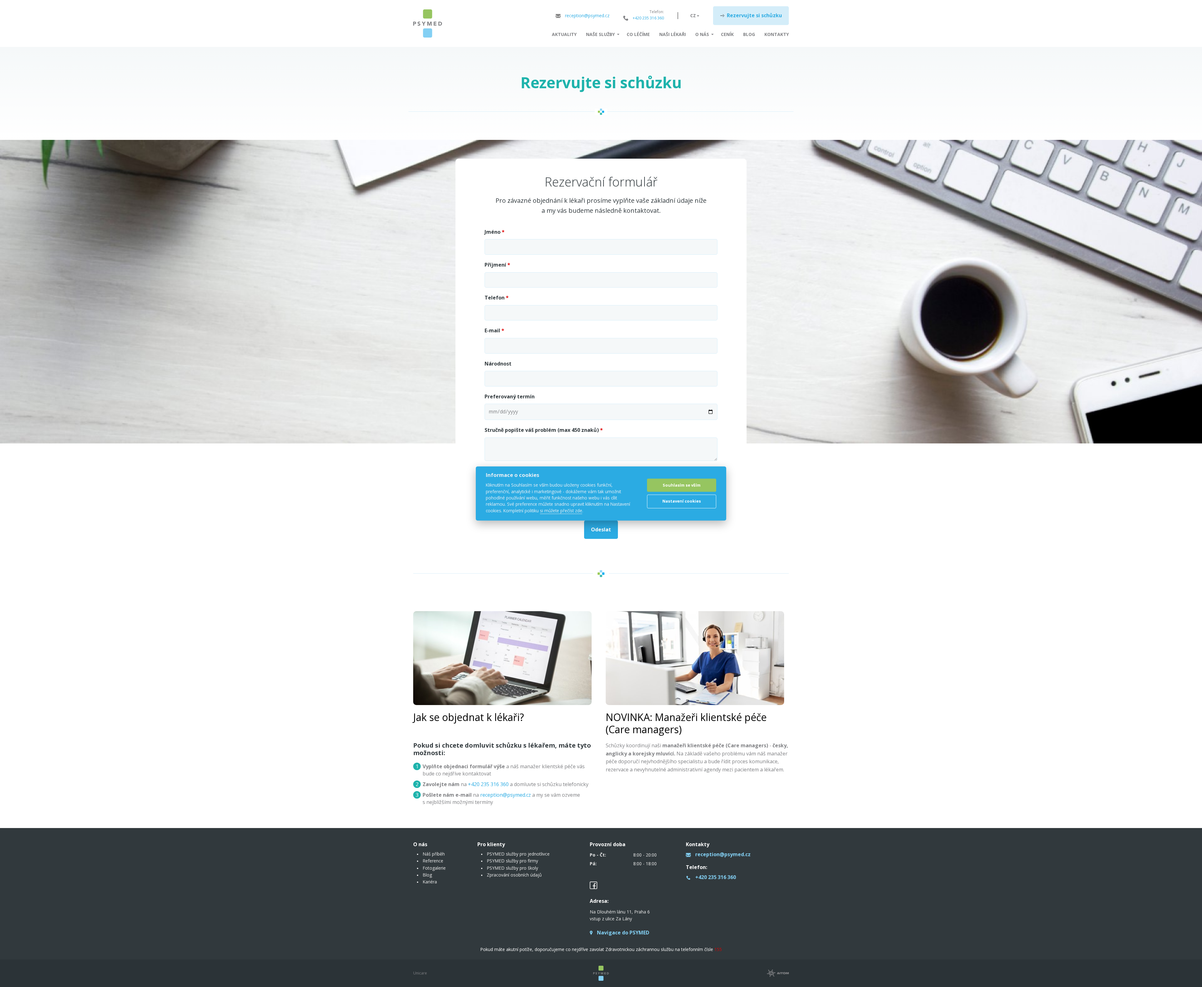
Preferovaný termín (510, 396)
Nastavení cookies (681, 501)
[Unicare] (427, 23)
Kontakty (776, 34)
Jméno (495, 231)
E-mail (494, 330)
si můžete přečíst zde (561, 511)
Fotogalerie (434, 868)
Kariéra (430, 882)
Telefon (497, 297)
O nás (702, 34)
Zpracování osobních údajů (514, 875)
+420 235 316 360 (488, 784)
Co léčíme (638, 34)
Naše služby (600, 34)
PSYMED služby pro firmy (512, 861)
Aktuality (564, 34)
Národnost (498, 363)
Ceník (727, 34)
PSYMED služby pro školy (512, 868)
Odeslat (601, 529)
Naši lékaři (672, 34)
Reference (433, 861)
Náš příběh (434, 854)
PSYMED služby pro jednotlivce (518, 854)
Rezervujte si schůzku (754, 15)
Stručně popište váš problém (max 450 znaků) (544, 430)
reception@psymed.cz (505, 794)
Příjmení (497, 264)
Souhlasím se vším (682, 485)
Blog (749, 34)
